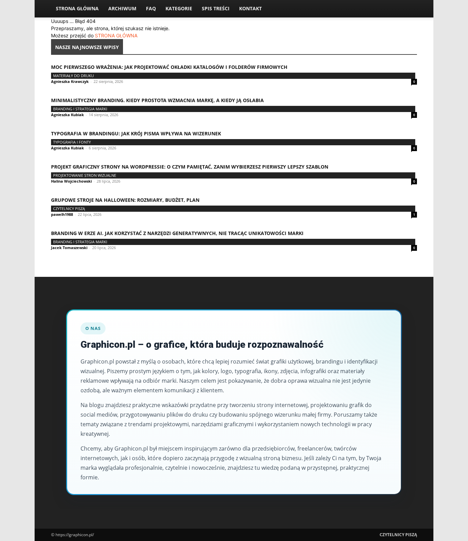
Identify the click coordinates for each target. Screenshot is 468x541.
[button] (409, 9)
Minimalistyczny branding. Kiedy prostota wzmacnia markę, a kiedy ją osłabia (157, 100)
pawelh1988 (62, 214)
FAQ (151, 8)
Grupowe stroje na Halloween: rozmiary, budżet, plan (125, 200)
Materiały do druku (73, 75)
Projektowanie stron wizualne (84, 175)
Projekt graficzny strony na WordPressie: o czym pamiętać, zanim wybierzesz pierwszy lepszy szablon (189, 166)
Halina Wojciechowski (71, 181)
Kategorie (178, 8)
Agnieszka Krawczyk (70, 81)
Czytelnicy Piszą (69, 208)
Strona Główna (77, 8)
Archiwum (122, 8)
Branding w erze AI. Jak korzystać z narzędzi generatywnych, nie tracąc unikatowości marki (177, 233)
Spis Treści (216, 8)
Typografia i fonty (72, 142)
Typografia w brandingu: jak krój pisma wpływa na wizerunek (136, 133)
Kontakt (250, 8)
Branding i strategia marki (80, 108)
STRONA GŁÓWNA (116, 35)
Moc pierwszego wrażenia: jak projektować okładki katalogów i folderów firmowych (169, 67)
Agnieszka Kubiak (67, 114)
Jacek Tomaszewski (69, 247)
